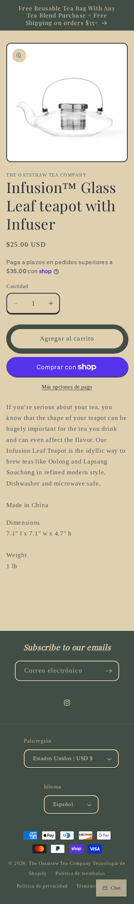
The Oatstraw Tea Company (60, 863)
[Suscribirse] (108, 671)
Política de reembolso (80, 873)
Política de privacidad (42, 886)
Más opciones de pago (67, 387)
